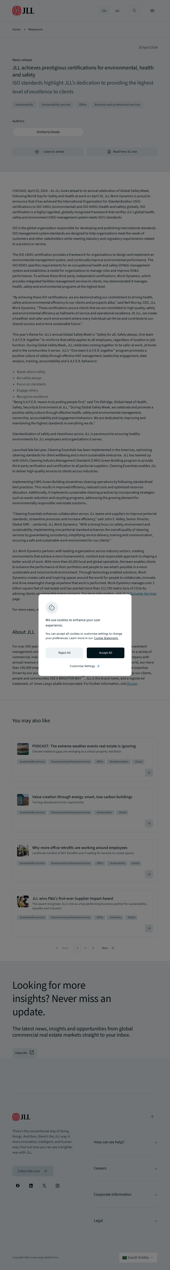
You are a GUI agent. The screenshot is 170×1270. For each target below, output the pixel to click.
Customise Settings (85, 666)
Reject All (64, 653)
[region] (85, 635)
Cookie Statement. (106, 638)
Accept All (105, 653)
